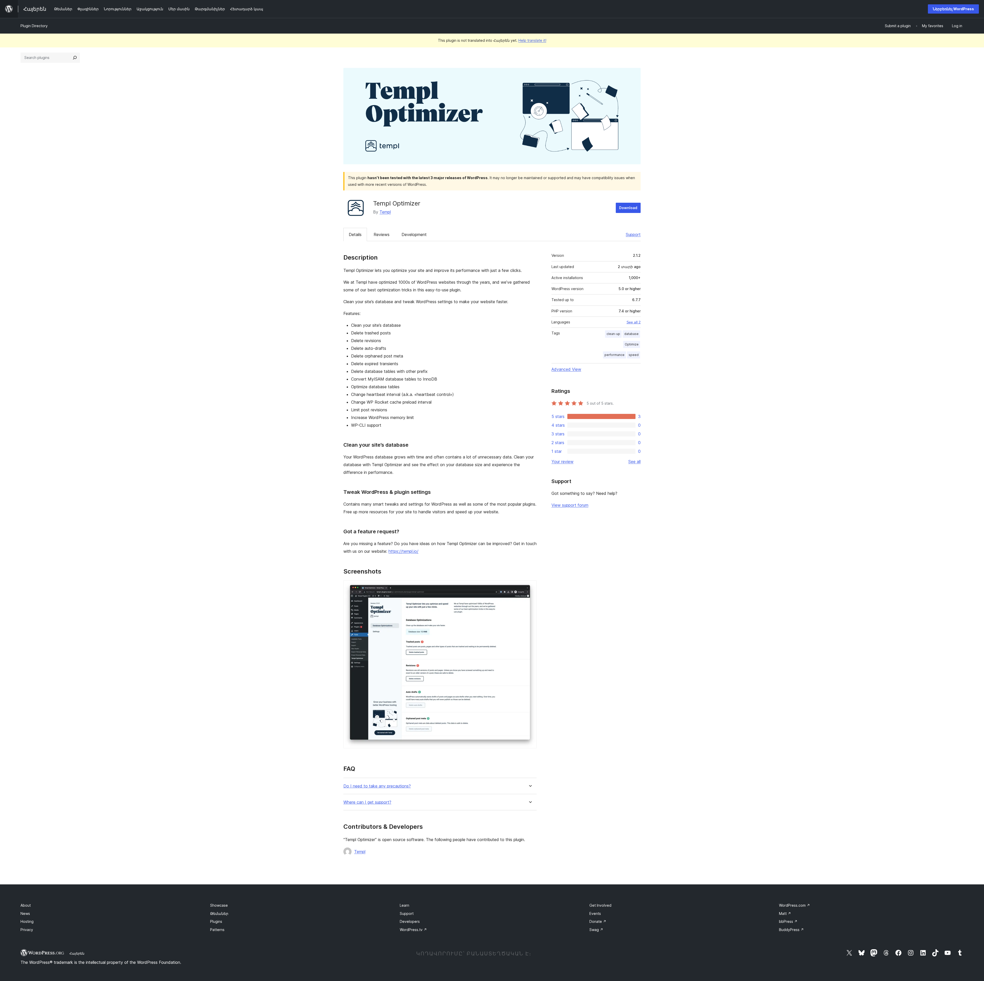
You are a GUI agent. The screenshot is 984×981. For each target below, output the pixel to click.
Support (633, 234)
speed (634, 355)
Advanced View (566, 369)
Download (628, 208)
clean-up (613, 334)
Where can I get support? (367, 802)
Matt (785, 913)
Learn (404, 905)
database (631, 334)
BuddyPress (791, 929)
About (25, 905)
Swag (596, 929)
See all (634, 461)
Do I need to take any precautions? (377, 786)
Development (414, 234)
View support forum (569, 505)
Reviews (381, 234)
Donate (597, 921)
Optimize (632, 344)
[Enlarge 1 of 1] (529, 587)
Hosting (27, 921)
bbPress (788, 921)
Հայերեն (76, 953)
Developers (410, 921)
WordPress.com (794, 905)
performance (614, 355)
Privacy (26, 929)
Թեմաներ (219, 913)
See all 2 (634, 322)
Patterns (217, 929)
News (25, 913)
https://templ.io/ (403, 551)
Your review (562, 461)
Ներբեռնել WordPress (953, 9)
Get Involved (600, 905)
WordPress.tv (413, 929)
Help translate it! (532, 40)
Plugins (216, 921)
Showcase (219, 905)
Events (595, 913)
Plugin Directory (34, 26)
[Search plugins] (75, 58)
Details (355, 234)
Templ (385, 211)
